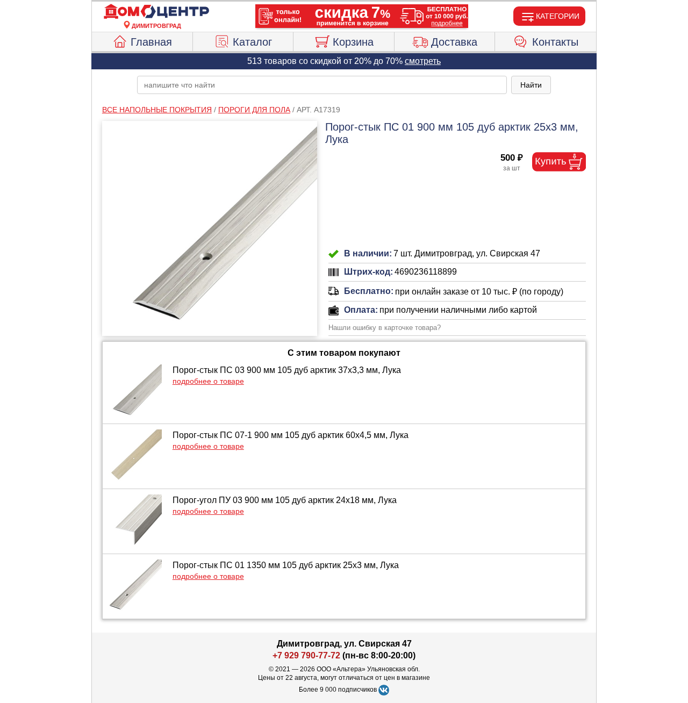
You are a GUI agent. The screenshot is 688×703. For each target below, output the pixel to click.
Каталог (252, 42)
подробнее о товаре (208, 381)
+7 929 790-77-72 (306, 655)
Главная (151, 42)
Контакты (555, 42)
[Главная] (156, 11)
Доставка (454, 42)
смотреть (423, 61)
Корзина (353, 42)
